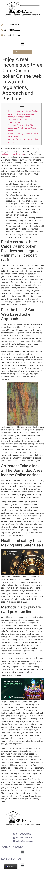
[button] (22, 44)
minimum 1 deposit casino (12, 154)
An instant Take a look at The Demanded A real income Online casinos (22, 128)
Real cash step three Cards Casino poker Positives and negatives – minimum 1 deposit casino (23, 114)
